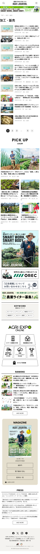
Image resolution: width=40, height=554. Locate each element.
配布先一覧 (20, 477)
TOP (2, 15)
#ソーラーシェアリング (14, 311)
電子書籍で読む (20, 471)
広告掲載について (20, 538)
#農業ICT (10, 315)
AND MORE (20, 413)
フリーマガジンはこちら (26, 536)
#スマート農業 (20, 315)
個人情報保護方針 (14, 540)
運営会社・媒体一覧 (25, 540)
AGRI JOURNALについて (12, 536)
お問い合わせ (30, 538)
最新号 (20, 465)
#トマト (30, 315)
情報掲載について (9, 538)
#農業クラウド (28, 311)
